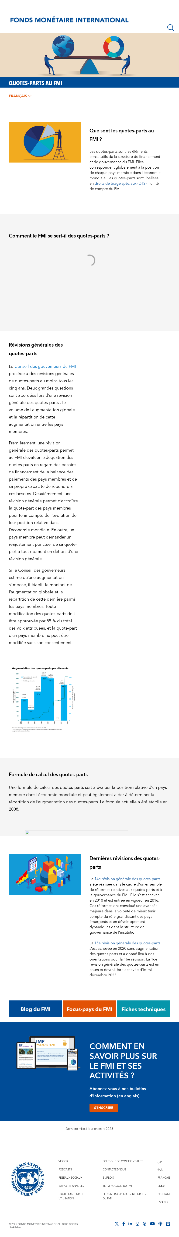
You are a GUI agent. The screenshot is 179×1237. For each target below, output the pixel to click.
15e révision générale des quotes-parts (127, 943)
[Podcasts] (160, 1224)
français (18, 96)
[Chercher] (170, 27)
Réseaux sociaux (70, 1178)
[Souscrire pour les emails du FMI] (168, 1224)
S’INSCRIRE (104, 1108)
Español (163, 1202)
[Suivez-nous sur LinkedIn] (130, 1224)
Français (164, 1178)
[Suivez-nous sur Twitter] (117, 1224)
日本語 (161, 1186)
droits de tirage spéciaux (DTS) (121, 183)
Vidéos (63, 1161)
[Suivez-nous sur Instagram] (137, 1224)
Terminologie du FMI (117, 1186)
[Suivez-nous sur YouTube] (152, 1224)
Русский (164, 1194)
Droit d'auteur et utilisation (71, 1196)
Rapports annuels (71, 1186)
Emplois (108, 1178)
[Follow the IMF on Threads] (145, 1224)
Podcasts (65, 1169)
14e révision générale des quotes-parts (127, 879)
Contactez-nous (114, 1169)
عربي (160, 1161)
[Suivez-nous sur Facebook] (123, 1224)
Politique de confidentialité (123, 1161)
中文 (160, 1169)
